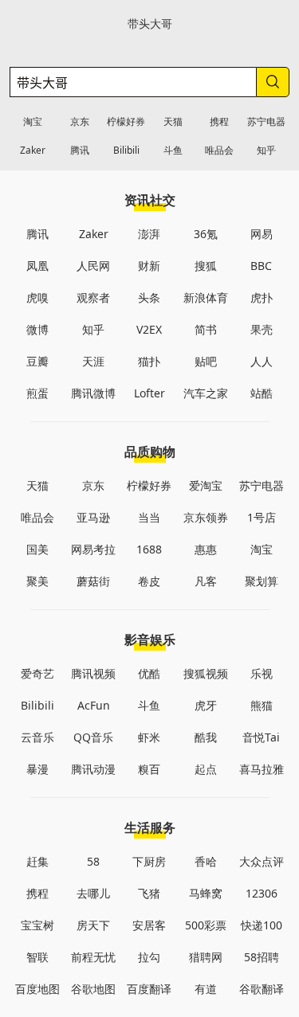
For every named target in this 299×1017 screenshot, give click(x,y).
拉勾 (149, 956)
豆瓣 (37, 361)
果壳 (261, 329)
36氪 (206, 233)
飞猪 (149, 893)
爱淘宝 (205, 485)
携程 (219, 121)
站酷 (261, 393)
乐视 (261, 673)
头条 (149, 297)
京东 (79, 121)
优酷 (149, 673)
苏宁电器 (266, 121)
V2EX (149, 329)
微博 (37, 329)
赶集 (37, 861)
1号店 (261, 517)
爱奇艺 (37, 673)
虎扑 (261, 297)
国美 (37, 549)
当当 (149, 517)
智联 (37, 956)
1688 (149, 549)
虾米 (149, 737)
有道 (206, 988)
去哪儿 (93, 893)
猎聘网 (205, 956)
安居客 (149, 925)
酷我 (206, 737)
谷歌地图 (93, 988)
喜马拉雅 (261, 768)
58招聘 (261, 956)
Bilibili (126, 150)
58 (93, 861)
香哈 (206, 861)
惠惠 (206, 549)
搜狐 (206, 265)
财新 (149, 265)
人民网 (93, 265)
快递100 (261, 925)
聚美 (37, 581)
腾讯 (79, 150)
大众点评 (261, 861)
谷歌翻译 (261, 988)
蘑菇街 (93, 581)
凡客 (206, 581)
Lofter (149, 393)
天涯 (93, 361)
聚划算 (261, 581)
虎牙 (206, 705)
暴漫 (37, 768)
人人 (261, 361)
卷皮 (149, 581)
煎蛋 (37, 393)
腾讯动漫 (93, 768)
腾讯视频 (93, 673)
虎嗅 (37, 297)
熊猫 (261, 705)
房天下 (93, 925)
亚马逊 (93, 517)
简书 (206, 329)
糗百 (149, 768)
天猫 (173, 121)
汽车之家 (205, 393)
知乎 (266, 150)
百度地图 (37, 988)
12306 (261, 893)
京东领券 (205, 517)
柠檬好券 (126, 121)
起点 (206, 768)
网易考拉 (93, 549)
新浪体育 (205, 297)
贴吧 (206, 361)
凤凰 (37, 265)
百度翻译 (149, 988)
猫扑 (149, 361)
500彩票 (205, 925)
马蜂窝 (205, 893)
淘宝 (32, 121)
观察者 (93, 297)
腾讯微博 (93, 393)
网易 (261, 233)
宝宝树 (37, 925)
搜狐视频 (205, 673)
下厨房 (149, 861)
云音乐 (37, 737)
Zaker (32, 150)
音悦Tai (261, 737)
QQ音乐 (93, 737)
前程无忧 (93, 956)
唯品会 (219, 150)
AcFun (93, 705)
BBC (261, 265)
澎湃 (149, 233)
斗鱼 (173, 150)
